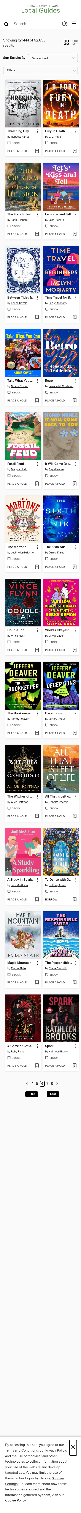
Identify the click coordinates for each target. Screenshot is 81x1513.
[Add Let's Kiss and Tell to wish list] (74, 234)
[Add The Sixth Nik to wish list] (74, 567)
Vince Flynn (18, 636)
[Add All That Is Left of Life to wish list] (74, 816)
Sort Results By (14, 58)
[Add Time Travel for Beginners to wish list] (74, 317)
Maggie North (19, 469)
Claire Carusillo (58, 968)
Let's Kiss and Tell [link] (58, 214)
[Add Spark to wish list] (74, 1066)
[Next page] (57, 1083)
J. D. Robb (55, 137)
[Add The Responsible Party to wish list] (74, 983)
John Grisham (19, 220)
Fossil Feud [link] (15, 464)
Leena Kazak (19, 303)
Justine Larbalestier (23, 552)
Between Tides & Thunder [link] (21, 298)
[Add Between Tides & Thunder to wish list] (37, 317)
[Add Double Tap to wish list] (37, 650)
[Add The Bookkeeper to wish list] (37, 733)
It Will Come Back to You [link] (59, 464)
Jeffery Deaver (20, 719)
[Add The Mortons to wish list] (37, 567)
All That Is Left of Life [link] (59, 797)
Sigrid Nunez (56, 469)
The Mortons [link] (16, 547)
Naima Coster (19, 386)
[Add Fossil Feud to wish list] (37, 484)
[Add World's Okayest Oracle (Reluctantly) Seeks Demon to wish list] (74, 650)
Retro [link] (49, 381)
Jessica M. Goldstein (61, 386)
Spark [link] (49, 1046)
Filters (11, 70)
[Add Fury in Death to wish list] (74, 151)
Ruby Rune (17, 1051)
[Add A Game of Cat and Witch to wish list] (37, 1066)
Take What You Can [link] (21, 381)
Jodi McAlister (19, 885)
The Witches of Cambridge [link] (21, 797)
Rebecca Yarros (20, 137)
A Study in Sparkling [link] (21, 880)
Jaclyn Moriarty (58, 303)
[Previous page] (27, 1083)
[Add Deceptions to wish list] (74, 733)
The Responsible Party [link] (59, 963)
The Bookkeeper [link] (19, 713)
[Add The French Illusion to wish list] (37, 234)
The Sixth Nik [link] (55, 547)
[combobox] (31, 24)
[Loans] (65, 24)
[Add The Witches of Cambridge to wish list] (37, 816)
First (32, 1094)
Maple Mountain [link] (19, 963)
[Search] (6, 23)
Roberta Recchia (58, 802)
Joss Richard (56, 220)
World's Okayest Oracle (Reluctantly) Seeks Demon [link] (59, 630)
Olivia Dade (56, 636)
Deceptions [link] (53, 713)
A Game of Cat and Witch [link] (21, 1046)
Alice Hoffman (19, 802)
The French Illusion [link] (21, 214)
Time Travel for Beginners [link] (59, 298)
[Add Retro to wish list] (74, 401)
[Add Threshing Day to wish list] (37, 151)
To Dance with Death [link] (59, 880)
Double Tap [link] (15, 630)
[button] (66, 43)
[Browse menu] (74, 24)
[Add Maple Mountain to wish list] (37, 983)
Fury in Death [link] (55, 131)
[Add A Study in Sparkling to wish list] (37, 900)
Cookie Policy (15, 1500)
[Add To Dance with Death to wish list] (74, 900)
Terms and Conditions (21, 1450)
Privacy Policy (55, 1450)
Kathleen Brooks (59, 1051)
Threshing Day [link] (18, 131)
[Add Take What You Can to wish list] (37, 401)
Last (53, 1094)
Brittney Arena (57, 885)
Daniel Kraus (56, 552)
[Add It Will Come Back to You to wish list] (74, 484)
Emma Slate (18, 968)
